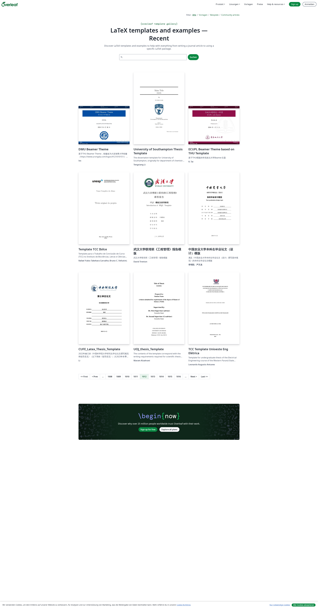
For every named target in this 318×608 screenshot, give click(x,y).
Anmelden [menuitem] (309, 4)
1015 (170, 376)
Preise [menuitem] (260, 4)
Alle (194, 15)
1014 (161, 376)
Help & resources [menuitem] (275, 4)
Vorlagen (203, 15)
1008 (110, 376)
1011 (135, 376)
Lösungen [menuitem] (233, 4)
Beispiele (214, 15)
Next (194, 376)
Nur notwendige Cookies (280, 605)
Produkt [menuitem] (219, 4)
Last (204, 376)
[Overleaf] (9, 4)
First (84, 376)
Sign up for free (147, 429)
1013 (153, 376)
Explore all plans (169, 429)
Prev (95, 376)
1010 (127, 376)
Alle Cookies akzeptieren (303, 605)
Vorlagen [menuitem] (248, 4)
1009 (118, 376)
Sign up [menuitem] (294, 4)
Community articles (230, 15)
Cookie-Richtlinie (184, 605)
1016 (178, 376)
